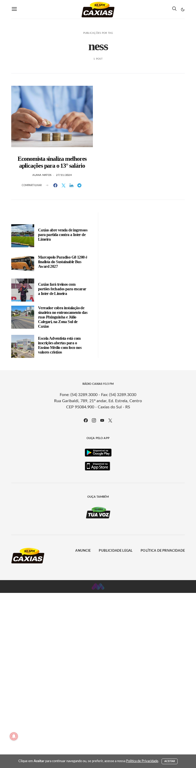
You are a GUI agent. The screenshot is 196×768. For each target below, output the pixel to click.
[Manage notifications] (14, 736)
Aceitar (169, 761)
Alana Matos (41, 175)
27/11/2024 (64, 175)
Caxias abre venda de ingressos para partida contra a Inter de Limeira (62, 234)
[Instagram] (93, 420)
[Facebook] (85, 420)
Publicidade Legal (115, 550)
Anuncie (83, 550)
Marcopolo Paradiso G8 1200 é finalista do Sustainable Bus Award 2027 (62, 262)
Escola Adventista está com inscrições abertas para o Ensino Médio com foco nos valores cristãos (59, 345)
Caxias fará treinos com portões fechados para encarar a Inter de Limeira (62, 289)
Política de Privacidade (163, 550)
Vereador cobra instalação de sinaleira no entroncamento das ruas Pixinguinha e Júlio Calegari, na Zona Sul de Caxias (62, 317)
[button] (183, 9)
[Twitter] (110, 420)
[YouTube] (102, 420)
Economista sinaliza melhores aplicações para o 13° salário (52, 162)
